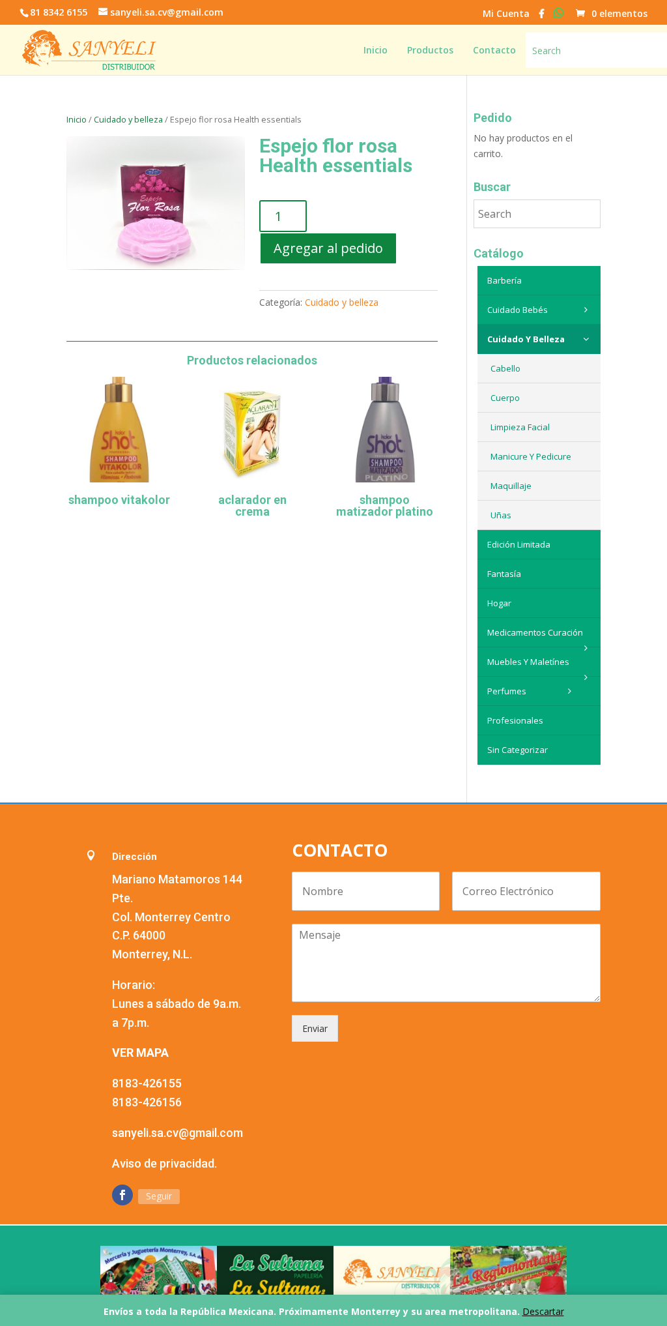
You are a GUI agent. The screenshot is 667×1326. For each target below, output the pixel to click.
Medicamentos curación (535, 632)
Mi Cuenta (506, 14)
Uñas (500, 515)
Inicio (76, 119)
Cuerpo (505, 398)
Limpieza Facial (520, 427)
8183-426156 (147, 1102)
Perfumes (506, 691)
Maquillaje (511, 486)
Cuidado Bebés (517, 310)
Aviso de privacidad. (164, 1163)
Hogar (499, 603)
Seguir (159, 1196)
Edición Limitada (518, 544)
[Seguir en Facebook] (122, 1195)
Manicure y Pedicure (530, 456)
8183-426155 (147, 1083)
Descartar (543, 1311)
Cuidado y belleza (128, 119)
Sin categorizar (517, 750)
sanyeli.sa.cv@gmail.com (177, 1133)
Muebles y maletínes (528, 662)
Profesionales (515, 720)
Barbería (504, 280)
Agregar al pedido (328, 248)
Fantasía (504, 574)
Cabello (505, 368)
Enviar (315, 1028)
